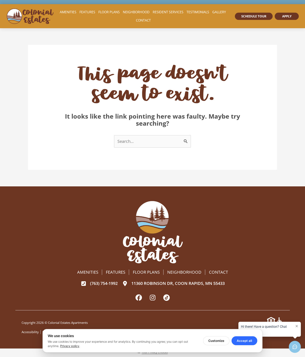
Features (87, 12)
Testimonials (198, 12)
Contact (143, 20)
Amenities (68, 12)
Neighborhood (136, 12)
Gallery (219, 12)
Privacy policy (69, 346)
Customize (216, 341)
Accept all (244, 341)
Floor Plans (109, 12)
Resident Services (168, 12)
